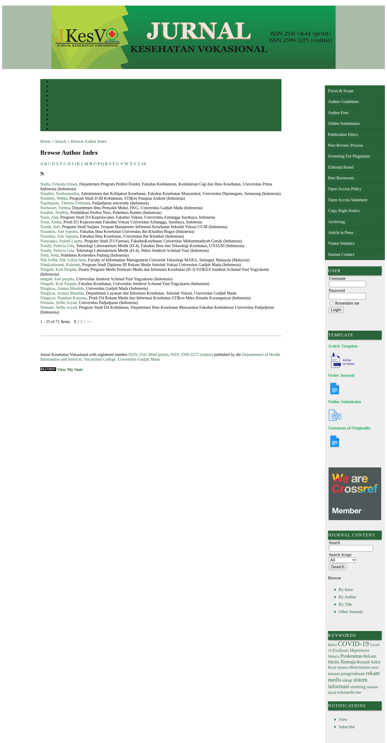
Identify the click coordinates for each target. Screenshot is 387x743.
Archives (56, 110)
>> (89, 321)
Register (56, 96)
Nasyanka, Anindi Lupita (61, 241)
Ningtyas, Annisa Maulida (62, 288)
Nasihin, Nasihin (54, 212)
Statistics (56, 119)
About (54, 86)
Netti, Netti (49, 255)
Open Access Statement (347, 200)
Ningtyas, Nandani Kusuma (63, 298)
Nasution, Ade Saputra (59, 231)
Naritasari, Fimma (55, 208)
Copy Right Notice (344, 210)
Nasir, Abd (49, 217)
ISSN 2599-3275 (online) (191, 354)
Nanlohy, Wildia (53, 198)
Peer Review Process (345, 145)
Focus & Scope (341, 91)
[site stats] (48, 369)
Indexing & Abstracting (64, 124)
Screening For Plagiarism (349, 156)
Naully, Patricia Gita (57, 245)
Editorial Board (341, 167)
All (143, 164)
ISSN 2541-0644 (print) (148, 354)
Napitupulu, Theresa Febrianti (65, 203)
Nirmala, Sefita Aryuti (58, 302)
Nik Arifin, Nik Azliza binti (63, 260)
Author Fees (338, 112)
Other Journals (351, 611)
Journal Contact (341, 254)
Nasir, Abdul (50, 222)
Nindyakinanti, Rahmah (60, 264)
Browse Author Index (89, 141)
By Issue (346, 589)
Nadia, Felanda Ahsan (58, 184)
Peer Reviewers (341, 178)
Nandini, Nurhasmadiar (59, 193)
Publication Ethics (343, 134)
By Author (347, 597)
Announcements (60, 115)
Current (55, 105)
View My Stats (70, 369)
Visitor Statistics (341, 243)
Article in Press (340, 232)
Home (54, 81)
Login (54, 91)
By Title (345, 604)
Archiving (336, 221)
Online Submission (344, 123)
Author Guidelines (343, 101)
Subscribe (347, 727)
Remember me (347, 303)
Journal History (60, 129)
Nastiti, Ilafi (50, 226)
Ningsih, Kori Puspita (58, 269)
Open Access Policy (344, 189)
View (343, 719)
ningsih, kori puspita (57, 279)
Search (54, 100)
